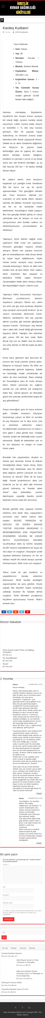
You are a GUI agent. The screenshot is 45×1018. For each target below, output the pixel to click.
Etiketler (32, 948)
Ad (4, 887)
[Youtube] (29, 1008)
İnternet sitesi (8, 903)
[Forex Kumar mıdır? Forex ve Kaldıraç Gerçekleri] (22, 637)
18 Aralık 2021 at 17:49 (35, 798)
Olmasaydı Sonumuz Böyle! (12, 982)
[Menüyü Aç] (3, 7)
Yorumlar (7, 32)
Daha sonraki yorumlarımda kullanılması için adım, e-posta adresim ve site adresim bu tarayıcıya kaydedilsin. (22, 912)
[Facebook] (23, 1008)
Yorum (5, 865)
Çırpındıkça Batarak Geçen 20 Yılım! (15, 989)
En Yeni (5, 948)
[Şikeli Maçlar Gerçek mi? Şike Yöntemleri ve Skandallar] (8, 964)
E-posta (6, 895)
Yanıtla (39, 793)
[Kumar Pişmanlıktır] (22, 8)
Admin (15, 684)
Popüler (13, 948)
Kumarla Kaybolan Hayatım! (12, 953)
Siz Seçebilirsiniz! (10, 658)
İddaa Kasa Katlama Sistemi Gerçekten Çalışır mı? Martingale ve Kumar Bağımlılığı (29, 973)
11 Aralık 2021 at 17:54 (35, 684)
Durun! (5, 664)
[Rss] (16, 1008)
